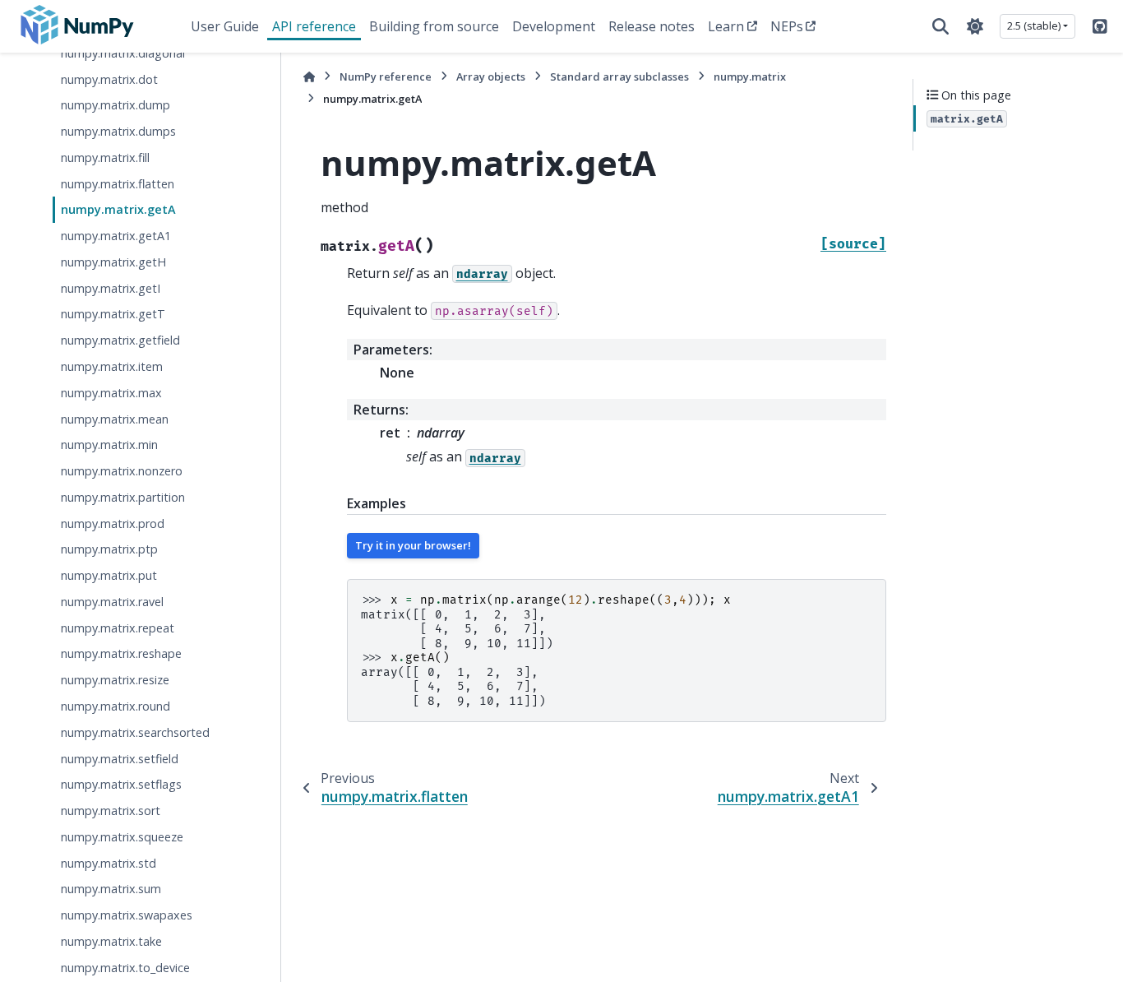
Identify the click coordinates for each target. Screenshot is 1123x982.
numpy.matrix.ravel (112, 601)
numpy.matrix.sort (110, 810)
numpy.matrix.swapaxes (126, 915)
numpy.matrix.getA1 (116, 235)
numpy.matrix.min (109, 445)
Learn (726, 26)
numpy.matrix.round (115, 706)
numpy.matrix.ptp (109, 550)
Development (553, 26)
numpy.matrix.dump (115, 105)
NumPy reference (386, 76)
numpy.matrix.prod (112, 523)
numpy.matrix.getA (118, 210)
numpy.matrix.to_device (125, 967)
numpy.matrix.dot (109, 79)
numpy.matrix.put (109, 575)
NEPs (786, 26)
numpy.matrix (750, 76)
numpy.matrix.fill (105, 157)
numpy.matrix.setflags (121, 785)
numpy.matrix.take (111, 941)
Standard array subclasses (619, 76)
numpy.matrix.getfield (120, 341)
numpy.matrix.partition (123, 497)
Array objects (490, 76)
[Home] (309, 77)
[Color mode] (975, 26)
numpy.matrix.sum (111, 889)
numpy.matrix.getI (110, 288)
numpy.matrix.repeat (117, 628)
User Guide (225, 26)
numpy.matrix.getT (113, 314)
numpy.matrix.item (112, 366)
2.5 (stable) (1034, 25)
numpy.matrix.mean (115, 419)
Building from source (434, 26)
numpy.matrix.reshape (121, 654)
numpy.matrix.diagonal (123, 53)
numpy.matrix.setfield (119, 759)
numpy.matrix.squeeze (122, 837)
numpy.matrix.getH (113, 262)
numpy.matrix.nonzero (122, 471)
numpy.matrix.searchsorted (135, 732)
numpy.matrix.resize (115, 680)
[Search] (940, 26)
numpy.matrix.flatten (117, 184)
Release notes (651, 26)
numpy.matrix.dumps (118, 131)
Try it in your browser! (413, 545)
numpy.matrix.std (108, 863)
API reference (314, 26)
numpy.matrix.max (111, 393)
